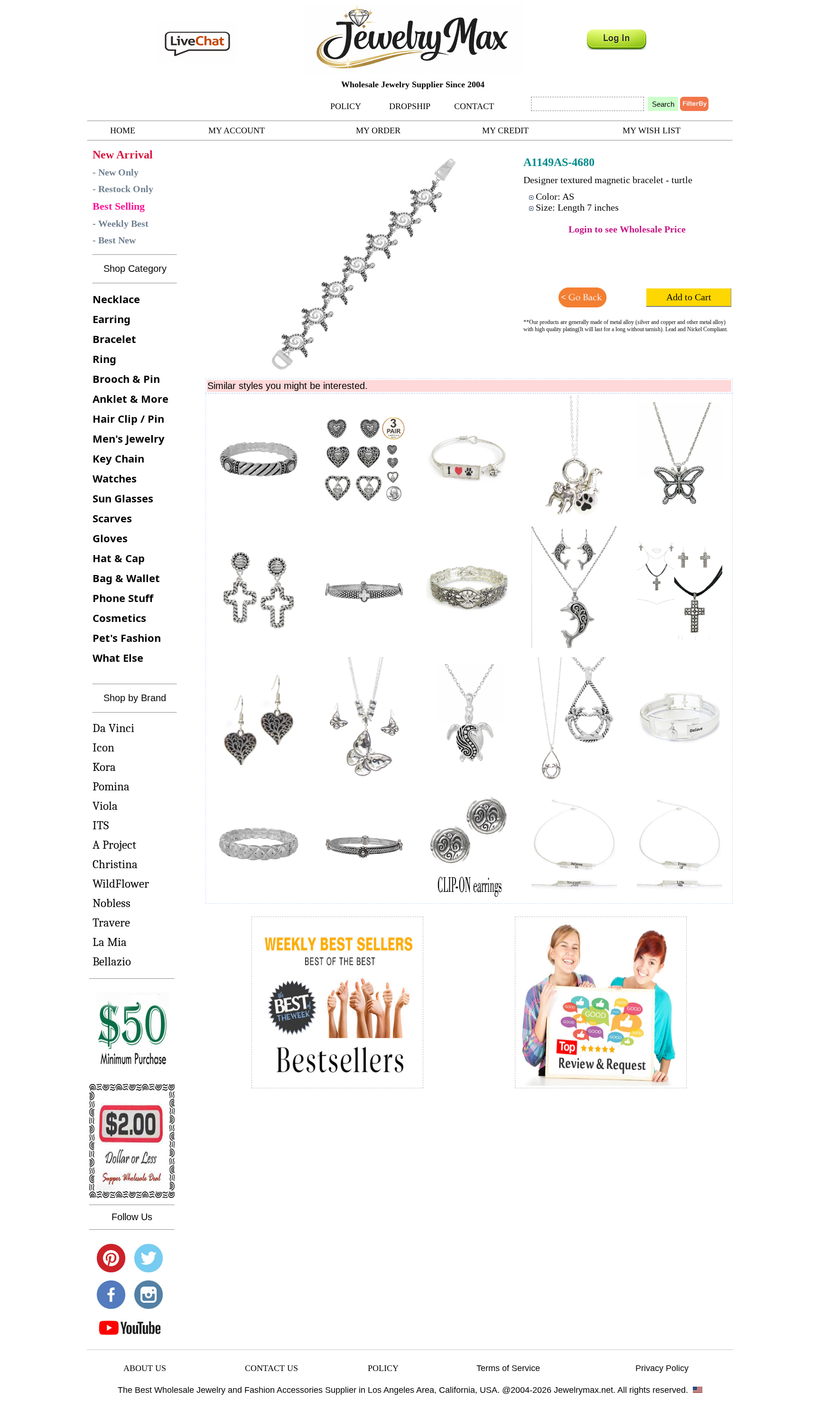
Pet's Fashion (127, 637)
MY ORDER (378, 130)
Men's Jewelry (129, 438)
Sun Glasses (123, 498)
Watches (115, 478)
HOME (122, 130)
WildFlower (121, 883)
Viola (105, 806)
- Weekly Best (121, 223)
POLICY (345, 106)
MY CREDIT (505, 130)
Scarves (112, 518)
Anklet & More (130, 398)
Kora (104, 767)
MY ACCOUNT (236, 130)
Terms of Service (508, 1368)
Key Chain (118, 458)
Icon (103, 747)
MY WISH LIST (651, 130)
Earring (111, 319)
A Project (114, 845)
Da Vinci (113, 728)
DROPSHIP (409, 106)
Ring (104, 359)
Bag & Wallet (126, 578)
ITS (101, 825)
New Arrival (123, 154)
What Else (118, 657)
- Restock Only (123, 189)
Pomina (111, 786)
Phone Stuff (123, 598)
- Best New (114, 240)
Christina (115, 864)
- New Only (116, 172)
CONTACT (474, 106)
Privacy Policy (662, 1368)
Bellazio (112, 961)
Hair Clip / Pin (128, 418)
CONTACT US (271, 1368)
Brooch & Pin (126, 378)
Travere (111, 922)
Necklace (116, 299)
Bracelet (114, 339)
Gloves (110, 538)
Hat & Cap (119, 558)
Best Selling (119, 206)
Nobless (111, 903)
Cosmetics (119, 618)
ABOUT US (144, 1368)
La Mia (110, 942)
